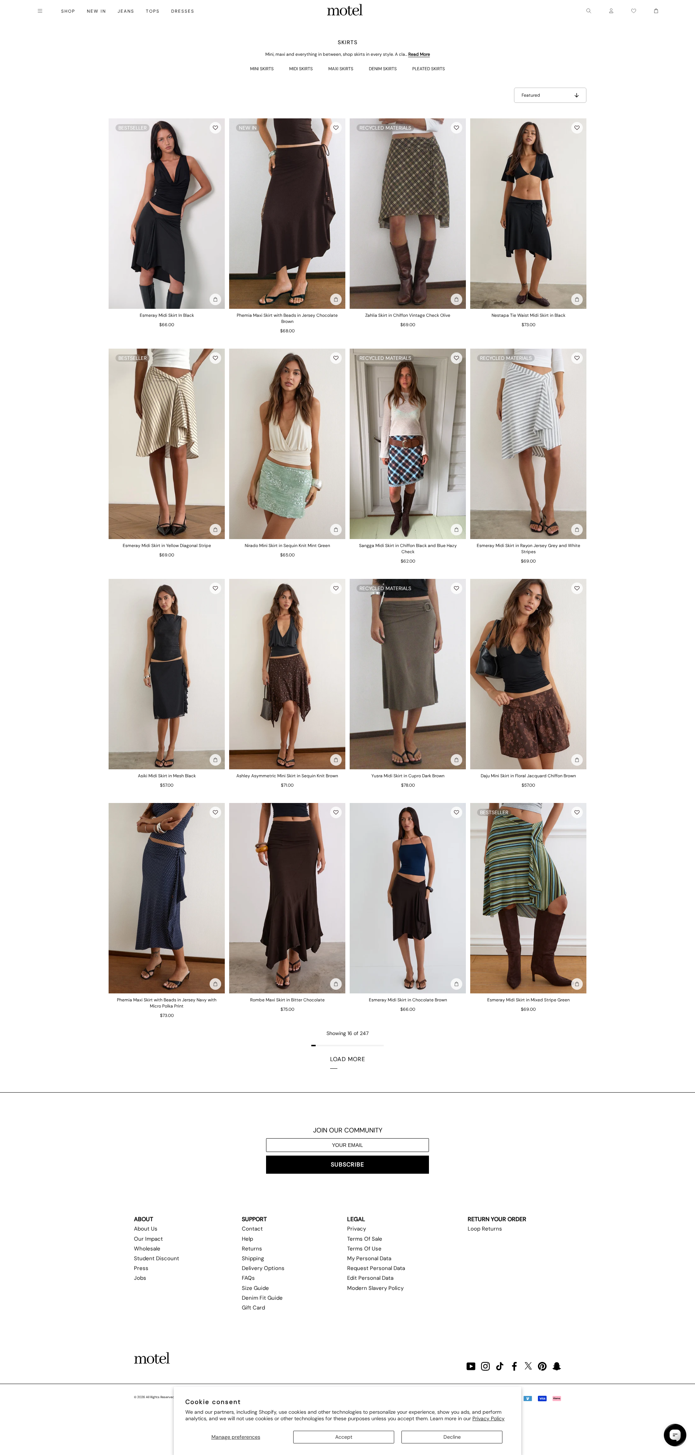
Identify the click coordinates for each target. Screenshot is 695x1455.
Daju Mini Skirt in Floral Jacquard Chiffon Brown (528, 776)
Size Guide (255, 1288)
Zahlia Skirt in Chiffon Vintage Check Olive (407, 315)
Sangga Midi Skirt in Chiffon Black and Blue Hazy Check (408, 549)
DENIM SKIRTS (383, 69)
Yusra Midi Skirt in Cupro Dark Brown (408, 776)
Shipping (253, 1258)
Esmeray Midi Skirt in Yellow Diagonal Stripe (167, 545)
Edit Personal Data (370, 1278)
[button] (215, 128)
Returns (252, 1248)
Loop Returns (485, 1228)
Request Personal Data (376, 1268)
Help (247, 1238)
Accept (343, 1437)
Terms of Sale (364, 1238)
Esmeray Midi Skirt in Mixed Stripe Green (528, 1000)
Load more (347, 1059)
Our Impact (148, 1238)
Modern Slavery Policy (375, 1288)
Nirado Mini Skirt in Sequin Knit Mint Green (287, 545)
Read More (419, 54)
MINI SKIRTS (262, 69)
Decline (452, 1437)
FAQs (248, 1278)
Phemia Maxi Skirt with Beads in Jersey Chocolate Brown (287, 318)
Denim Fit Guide (262, 1297)
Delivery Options (263, 1268)
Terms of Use (364, 1248)
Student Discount (156, 1258)
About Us (145, 1228)
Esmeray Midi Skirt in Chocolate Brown (408, 1000)
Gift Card (253, 1307)
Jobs (140, 1278)
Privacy (356, 1228)
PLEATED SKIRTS (428, 69)
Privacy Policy (488, 1418)
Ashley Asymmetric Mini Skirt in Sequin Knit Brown (287, 776)
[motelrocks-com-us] (345, 11)
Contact (252, 1228)
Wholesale (147, 1248)
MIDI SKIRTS (301, 69)
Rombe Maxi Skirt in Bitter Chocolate (287, 1000)
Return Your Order (497, 1219)
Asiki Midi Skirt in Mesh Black (167, 776)
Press (141, 1268)
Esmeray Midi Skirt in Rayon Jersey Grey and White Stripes (528, 549)
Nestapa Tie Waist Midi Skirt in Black (528, 315)
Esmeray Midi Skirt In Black (167, 315)
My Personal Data (369, 1258)
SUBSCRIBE (347, 1164)
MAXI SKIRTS (340, 69)
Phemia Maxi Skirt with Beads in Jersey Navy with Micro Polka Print (166, 1003)
